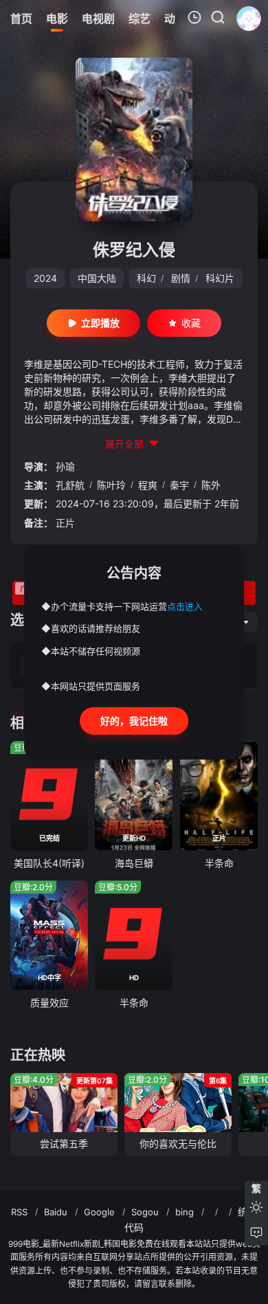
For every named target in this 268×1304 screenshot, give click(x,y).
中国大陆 (97, 278)
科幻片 (219, 278)
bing (184, 1211)
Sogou (145, 1211)
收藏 (191, 323)
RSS (19, 1211)
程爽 (147, 485)
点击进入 (185, 605)
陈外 (211, 485)
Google (99, 1211)
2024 (45, 278)
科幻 (146, 278)
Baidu (55, 1211)
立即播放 (100, 323)
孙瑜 (65, 466)
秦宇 (179, 485)
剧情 (180, 278)
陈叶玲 (111, 485)
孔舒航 (70, 485)
